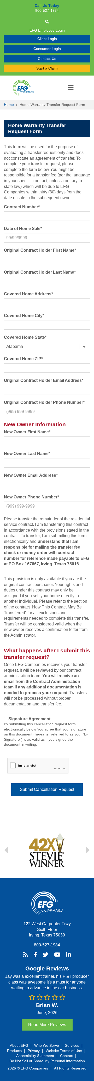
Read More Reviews (47, 1024)
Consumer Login (47, 49)
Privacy (34, 1051)
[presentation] (37, 766)
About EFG (19, 1045)
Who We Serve (46, 1045)
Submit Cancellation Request (47, 789)
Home (9, 104)
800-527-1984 (47, 945)
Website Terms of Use (64, 1051)
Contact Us (47, 58)
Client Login (47, 39)
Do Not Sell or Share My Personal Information (47, 1061)
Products (14, 1051)
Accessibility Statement (35, 1056)
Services (72, 1045)
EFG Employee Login (47, 30)
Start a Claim (47, 68)
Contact (66, 1056)
